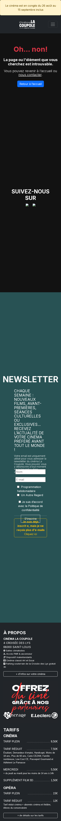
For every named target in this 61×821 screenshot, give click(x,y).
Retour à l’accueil (30, 84)
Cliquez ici (31, 528)
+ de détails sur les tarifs (30, 815)
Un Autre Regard (31, 495)
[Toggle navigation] (53, 24)
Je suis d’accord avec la (30, 506)
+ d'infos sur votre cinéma (30, 673)
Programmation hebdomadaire (29, 489)
